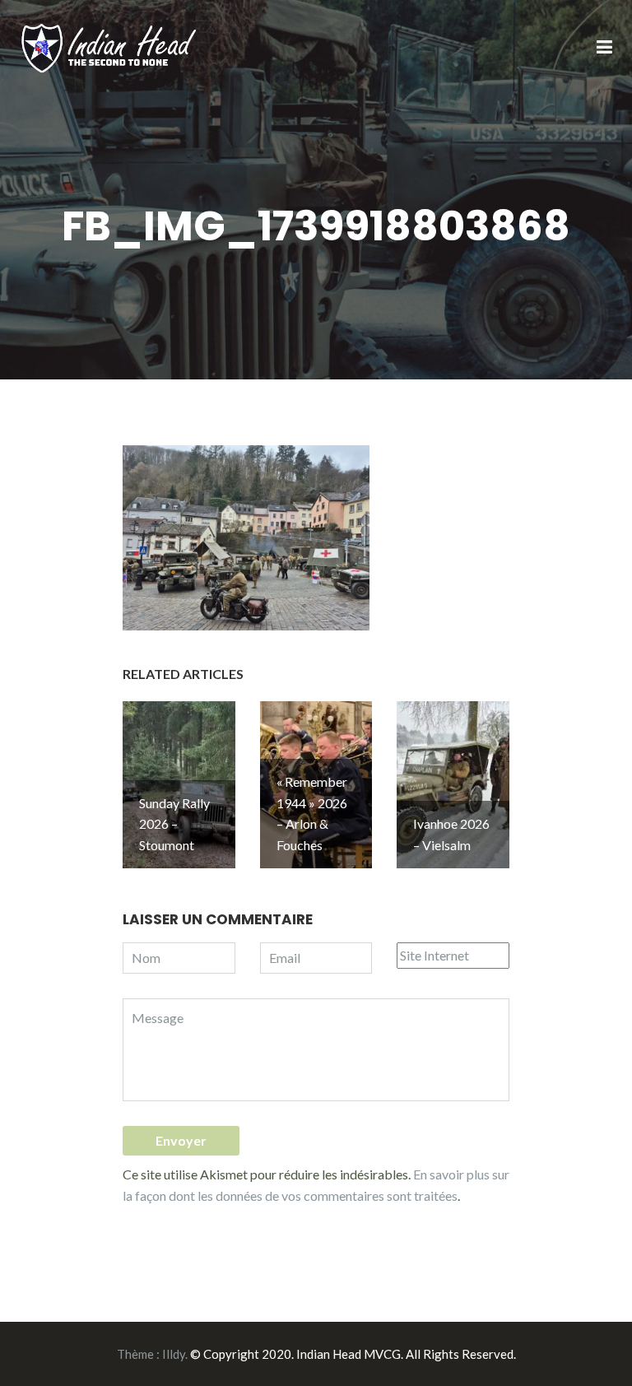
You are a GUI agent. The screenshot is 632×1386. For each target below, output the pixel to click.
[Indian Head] (110, 46)
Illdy (173, 1353)
